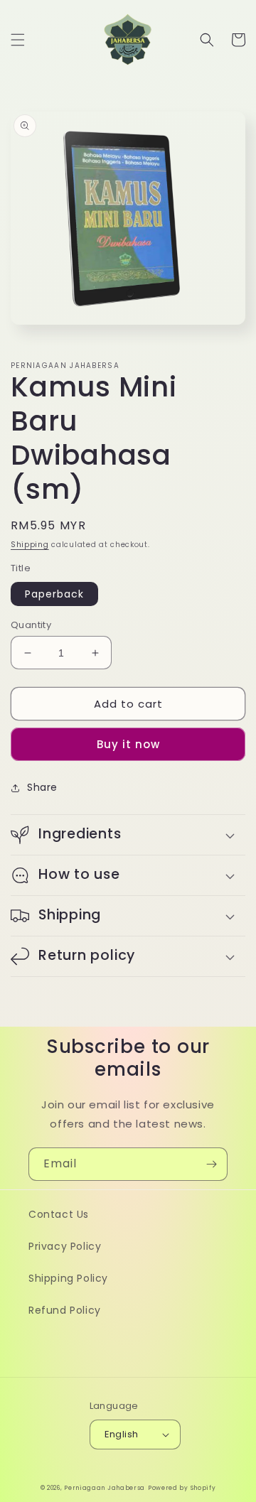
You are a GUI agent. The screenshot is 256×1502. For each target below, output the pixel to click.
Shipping (30, 544)
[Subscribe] (211, 1164)
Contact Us (58, 1214)
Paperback (54, 594)
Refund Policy (64, 1310)
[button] (17, 39)
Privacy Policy (64, 1246)
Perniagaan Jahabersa (104, 1488)
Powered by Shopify (182, 1488)
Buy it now (128, 744)
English (122, 1434)
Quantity (31, 625)
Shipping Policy (68, 1278)
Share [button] (42, 787)
